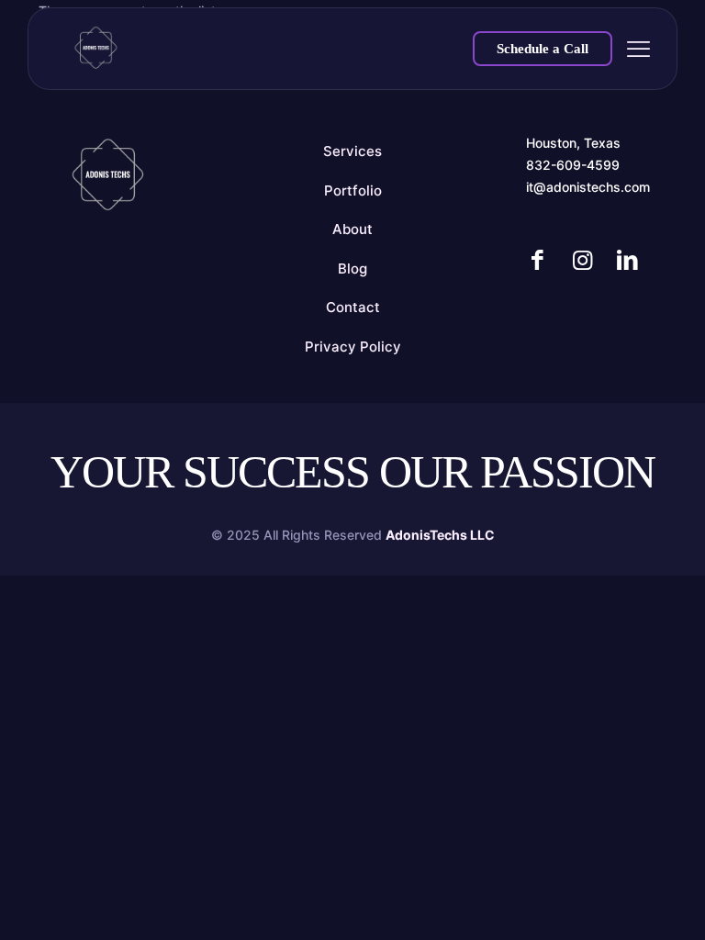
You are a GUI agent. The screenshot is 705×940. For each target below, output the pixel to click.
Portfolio (353, 190)
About (352, 229)
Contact (353, 307)
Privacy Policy (353, 346)
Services (352, 151)
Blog (352, 268)
